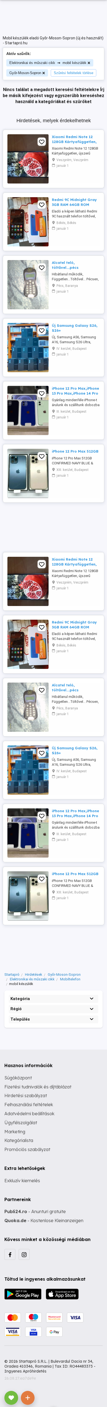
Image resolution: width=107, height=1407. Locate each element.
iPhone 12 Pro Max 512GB (75, 451)
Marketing (14, 1131)
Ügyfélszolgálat (20, 1122)
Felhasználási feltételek (28, 1104)
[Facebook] (10, 1254)
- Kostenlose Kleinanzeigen (43, 1220)
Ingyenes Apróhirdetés (25, 1371)
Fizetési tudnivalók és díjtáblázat (37, 1087)
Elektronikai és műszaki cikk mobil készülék (47, 62)
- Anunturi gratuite (35, 1211)
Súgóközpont (18, 1077)
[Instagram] (24, 1254)
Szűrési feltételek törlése (73, 73)
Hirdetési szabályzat (25, 1095)
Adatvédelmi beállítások (29, 1113)
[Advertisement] (53, 525)
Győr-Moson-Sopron (25, 73)
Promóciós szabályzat (27, 1149)
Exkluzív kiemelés (22, 1180)
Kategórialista (18, 1140)
